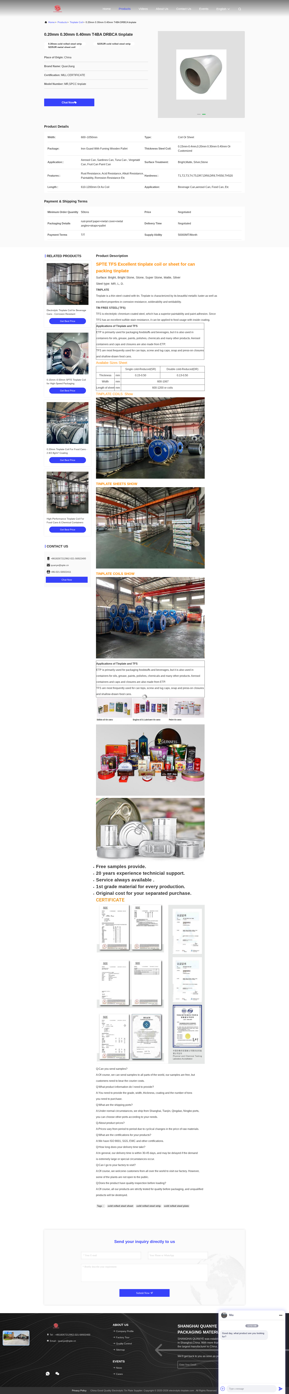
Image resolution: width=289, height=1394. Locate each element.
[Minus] (281, 1315)
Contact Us (183, 9)
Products (125, 9)
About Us (162, 9)
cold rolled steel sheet (120, 1206)
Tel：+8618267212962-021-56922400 (69, 1334)
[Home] (57, 8)
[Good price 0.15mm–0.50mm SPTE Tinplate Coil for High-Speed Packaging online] (67, 353)
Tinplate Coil (76, 22)
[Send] (280, 1388)
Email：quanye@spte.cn (62, 1341)
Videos (143, 9)
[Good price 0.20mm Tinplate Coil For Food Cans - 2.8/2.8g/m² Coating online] (67, 423)
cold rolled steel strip (148, 1206)
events (203, 9)
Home (107, 9)
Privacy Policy (79, 1390)
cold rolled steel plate (176, 1206)
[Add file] (222, 1388)
